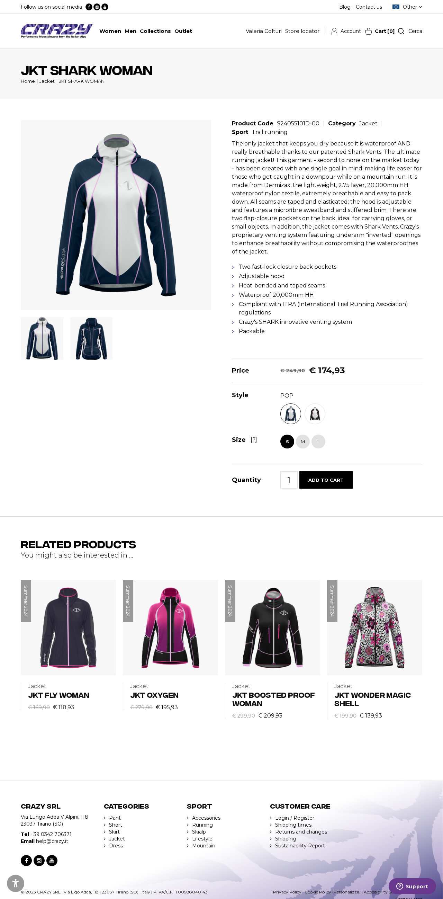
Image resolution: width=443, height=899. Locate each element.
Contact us (369, 7)
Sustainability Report (300, 846)
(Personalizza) (346, 891)
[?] (254, 439)
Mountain (203, 846)
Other (410, 7)
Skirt (114, 832)
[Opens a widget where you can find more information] (412, 887)
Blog (345, 7)
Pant (115, 818)
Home (28, 81)
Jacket (47, 81)
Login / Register (294, 818)
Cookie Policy (318, 891)
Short (115, 825)
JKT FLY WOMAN (58, 694)
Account (351, 31)
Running (202, 825)
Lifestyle (202, 839)
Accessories (206, 818)
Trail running (270, 132)
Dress (116, 846)
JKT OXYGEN (154, 694)
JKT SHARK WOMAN (82, 81)
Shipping (285, 839)
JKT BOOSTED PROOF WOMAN (273, 698)
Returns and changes (301, 832)
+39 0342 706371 (51, 834)
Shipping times (293, 825)
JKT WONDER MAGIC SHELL (372, 698)
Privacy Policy (287, 891)
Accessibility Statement (387, 891)
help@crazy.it (52, 841)
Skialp (199, 832)
